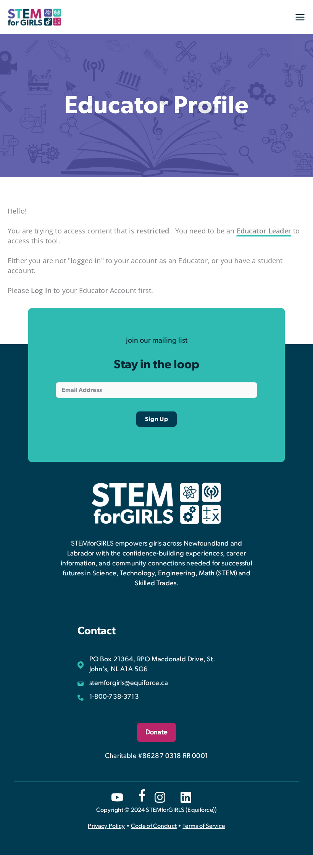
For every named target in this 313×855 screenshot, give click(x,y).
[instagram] (160, 797)
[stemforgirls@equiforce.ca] (122, 683)
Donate (156, 732)
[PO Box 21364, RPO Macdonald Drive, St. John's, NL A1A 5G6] (156, 664)
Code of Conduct (154, 826)
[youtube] (117, 797)
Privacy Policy (106, 826)
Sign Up (156, 419)
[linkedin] (186, 797)
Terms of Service (203, 826)
